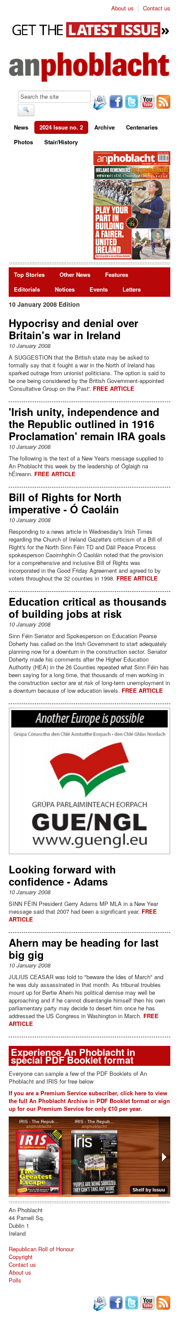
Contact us (156, 8)
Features (116, 274)
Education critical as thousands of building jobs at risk (87, 607)
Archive (104, 127)
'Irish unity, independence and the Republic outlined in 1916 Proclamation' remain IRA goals (87, 423)
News (21, 127)
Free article (113, 388)
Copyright (21, 1257)
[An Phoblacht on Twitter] (131, 102)
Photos (23, 142)
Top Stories (29, 274)
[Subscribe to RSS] (162, 102)
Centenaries (142, 127)
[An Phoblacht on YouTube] (147, 102)
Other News (75, 274)
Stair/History (61, 142)
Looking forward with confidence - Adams (62, 875)
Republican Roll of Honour (41, 1249)
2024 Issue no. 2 (61, 127)
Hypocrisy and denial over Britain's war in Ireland (73, 328)
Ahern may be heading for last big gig (84, 948)
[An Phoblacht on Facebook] (115, 102)
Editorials (27, 289)
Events (99, 289)
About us (122, 8)
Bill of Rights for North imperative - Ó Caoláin (65, 503)
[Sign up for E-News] (99, 103)
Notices (65, 289)
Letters (132, 289)
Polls (15, 1280)
